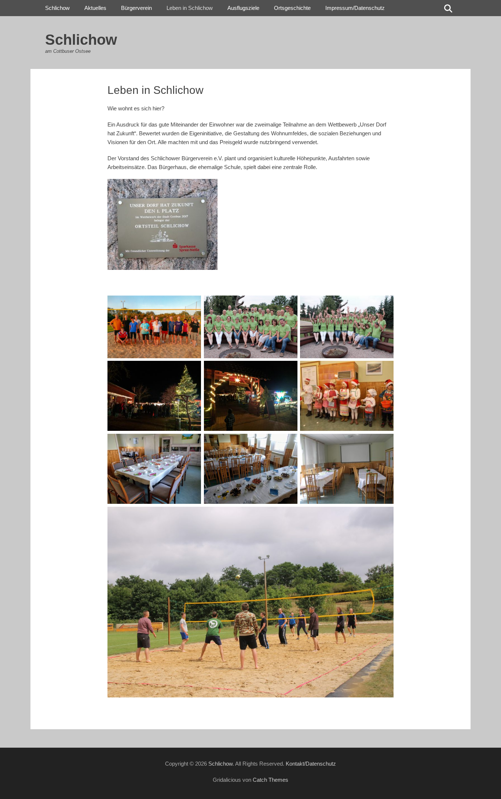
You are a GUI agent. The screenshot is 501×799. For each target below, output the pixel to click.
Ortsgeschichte (292, 8)
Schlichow (81, 40)
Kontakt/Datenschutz (311, 763)
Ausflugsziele (243, 8)
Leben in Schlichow (190, 8)
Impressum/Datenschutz (355, 8)
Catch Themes (270, 780)
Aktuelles (95, 8)
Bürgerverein (136, 8)
